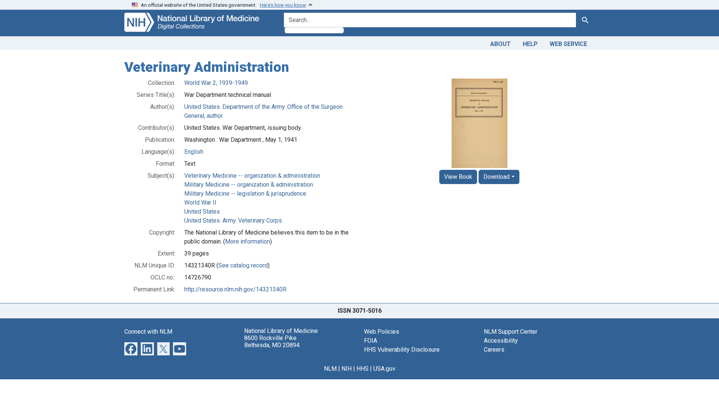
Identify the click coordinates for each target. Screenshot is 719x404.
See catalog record (243, 265)
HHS (362, 368)
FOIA (370, 340)
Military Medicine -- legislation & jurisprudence (245, 193)
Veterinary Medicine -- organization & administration (252, 175)
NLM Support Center (510, 331)
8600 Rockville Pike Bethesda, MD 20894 (272, 341)
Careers (494, 349)
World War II (200, 202)
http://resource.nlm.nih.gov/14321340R (235, 289)
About (500, 44)
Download (496, 176)
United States (202, 211)
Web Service (568, 44)
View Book (458, 176)
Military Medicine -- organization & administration (248, 184)
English (193, 151)
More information (247, 241)
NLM (330, 368)
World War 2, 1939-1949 (216, 82)
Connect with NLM (148, 331)
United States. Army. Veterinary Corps (233, 220)
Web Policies (381, 331)
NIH (347, 368)
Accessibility (501, 340)
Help (530, 44)
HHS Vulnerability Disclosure (402, 349)
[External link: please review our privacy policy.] (130, 348)
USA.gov (384, 368)
